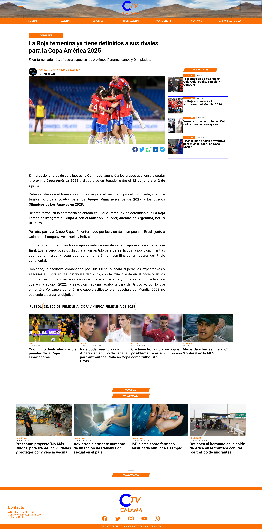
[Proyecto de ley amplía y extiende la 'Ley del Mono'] (160, 435)
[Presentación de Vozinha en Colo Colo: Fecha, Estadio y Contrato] (175, 84)
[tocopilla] (218, 435)
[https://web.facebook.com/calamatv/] (105, 520)
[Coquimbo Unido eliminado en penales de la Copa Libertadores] (54, 341)
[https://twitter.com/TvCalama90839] (118, 520)
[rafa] (105, 341)
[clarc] (175, 146)
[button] (36, 306)
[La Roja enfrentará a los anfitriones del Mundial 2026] (175, 106)
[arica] (102, 435)
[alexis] (208, 341)
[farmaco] (44, 435)
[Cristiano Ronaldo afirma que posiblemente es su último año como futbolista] (156, 341)
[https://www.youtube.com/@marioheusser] (144, 520)
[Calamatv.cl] (21, 9)
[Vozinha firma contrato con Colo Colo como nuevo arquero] (175, 126)
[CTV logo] (131, 14)
